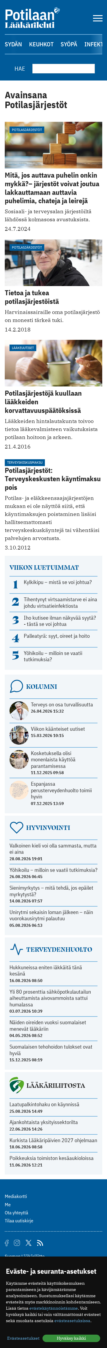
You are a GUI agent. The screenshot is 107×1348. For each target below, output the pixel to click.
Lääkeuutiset (23, 347)
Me (8, 1204)
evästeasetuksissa (72, 1320)
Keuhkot (41, 44)
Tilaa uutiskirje (19, 1221)
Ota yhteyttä (16, 1213)
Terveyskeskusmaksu (25, 462)
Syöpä (69, 44)
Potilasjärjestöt (27, 129)
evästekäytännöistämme (53, 1308)
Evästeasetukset (23, 1338)
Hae (20, 68)
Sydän (13, 44)
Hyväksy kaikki (71, 1338)
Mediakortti (16, 1196)
